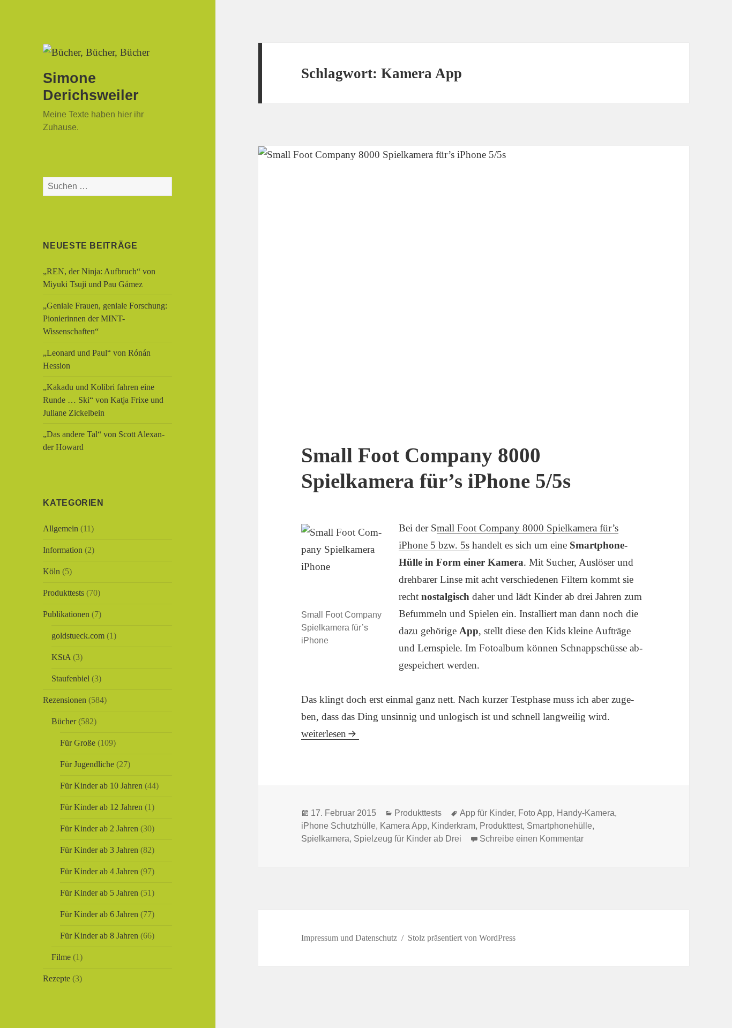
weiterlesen (330, 733)
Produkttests (63, 592)
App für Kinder (487, 812)
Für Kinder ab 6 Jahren (99, 914)
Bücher (63, 721)
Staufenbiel (70, 678)
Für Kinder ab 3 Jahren (99, 849)
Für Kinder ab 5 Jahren (99, 892)
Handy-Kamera (586, 812)
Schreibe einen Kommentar (532, 838)
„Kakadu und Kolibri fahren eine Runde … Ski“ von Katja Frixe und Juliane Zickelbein (103, 399)
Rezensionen (64, 699)
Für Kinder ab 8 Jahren (99, 935)
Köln (51, 571)
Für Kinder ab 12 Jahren (101, 807)
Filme (61, 957)
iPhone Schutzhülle (338, 825)
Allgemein (60, 528)
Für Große (77, 742)
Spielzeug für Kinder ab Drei (407, 838)
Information (63, 549)
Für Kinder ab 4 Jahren (99, 871)
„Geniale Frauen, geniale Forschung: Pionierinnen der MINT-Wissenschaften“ (105, 318)
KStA (61, 657)
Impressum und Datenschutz (349, 937)
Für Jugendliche (87, 764)
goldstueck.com (77, 635)
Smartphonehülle (559, 825)
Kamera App (403, 825)
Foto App (535, 812)
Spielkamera (325, 838)
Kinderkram (453, 825)
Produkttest (501, 825)
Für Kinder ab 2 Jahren (99, 828)
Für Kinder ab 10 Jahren (101, 785)
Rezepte (56, 978)
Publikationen (66, 614)
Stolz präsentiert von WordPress (462, 937)
